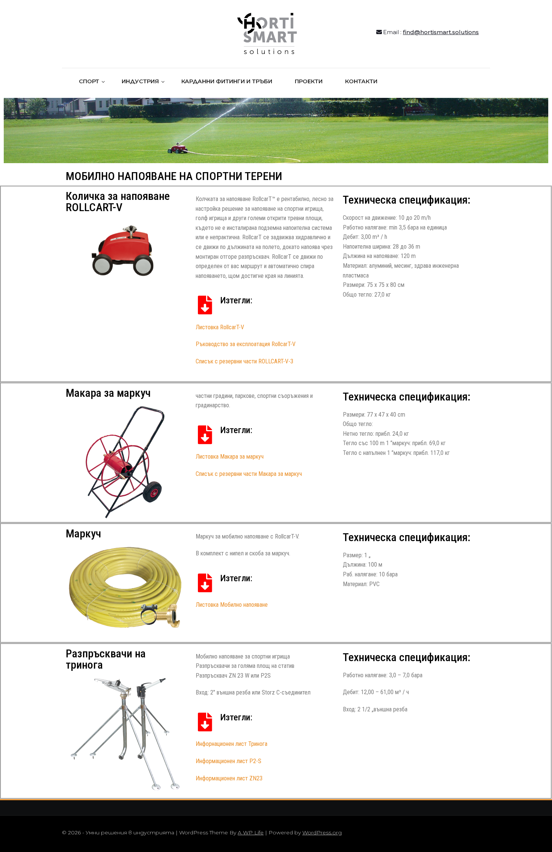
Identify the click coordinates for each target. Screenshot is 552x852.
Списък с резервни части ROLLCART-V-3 (244, 361)
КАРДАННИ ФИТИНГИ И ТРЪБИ (226, 81)
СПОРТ (89, 81)
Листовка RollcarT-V (220, 327)
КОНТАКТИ (361, 81)
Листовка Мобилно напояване (232, 604)
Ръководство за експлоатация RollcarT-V (246, 344)
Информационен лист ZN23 (229, 778)
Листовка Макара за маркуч (230, 456)
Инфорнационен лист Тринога (231, 743)
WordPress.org (322, 832)
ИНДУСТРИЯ (140, 81)
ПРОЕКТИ (309, 81)
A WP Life (251, 832)
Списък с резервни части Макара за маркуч (249, 473)
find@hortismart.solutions (441, 32)
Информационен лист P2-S (228, 761)
